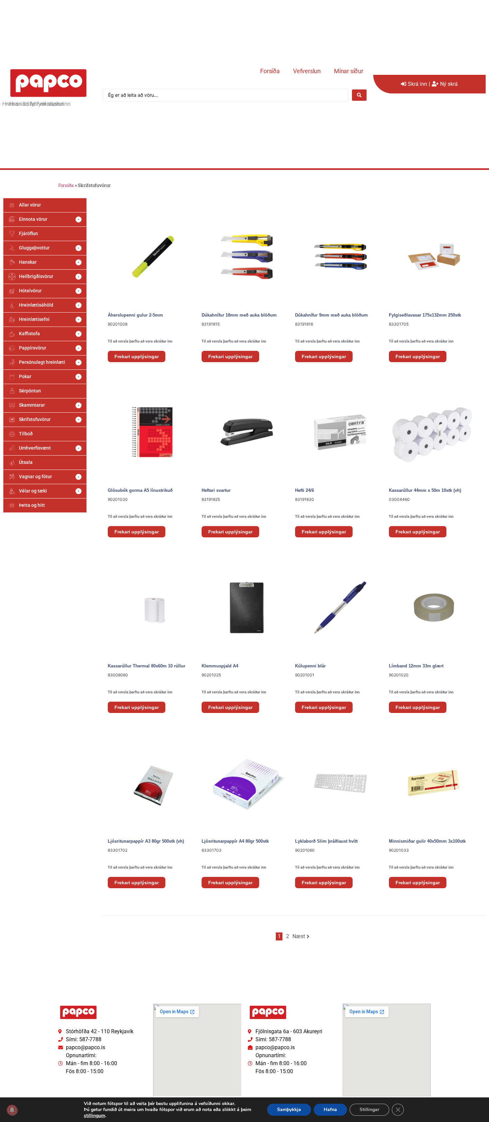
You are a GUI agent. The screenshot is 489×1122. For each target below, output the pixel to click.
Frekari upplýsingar (136, 356)
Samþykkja (289, 1109)
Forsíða (270, 71)
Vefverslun (307, 71)
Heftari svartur (216, 490)
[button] (44, 219)
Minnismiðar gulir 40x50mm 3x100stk (427, 841)
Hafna (330, 1109)
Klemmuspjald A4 (220, 665)
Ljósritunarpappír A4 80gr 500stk (235, 841)
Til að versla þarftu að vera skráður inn (140, 341)
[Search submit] (359, 95)
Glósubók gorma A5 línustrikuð (140, 490)
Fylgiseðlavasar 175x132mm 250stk (425, 315)
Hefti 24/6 (304, 490)
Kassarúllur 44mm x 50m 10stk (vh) (425, 490)
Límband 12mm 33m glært (416, 665)
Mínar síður (348, 71)
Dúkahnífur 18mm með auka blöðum (239, 315)
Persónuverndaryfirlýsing (78, 1084)
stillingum (94, 1116)
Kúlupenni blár (310, 665)
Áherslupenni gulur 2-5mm (135, 315)
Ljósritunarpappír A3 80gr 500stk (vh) (146, 841)
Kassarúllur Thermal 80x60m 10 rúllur (146, 665)
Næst (298, 936)
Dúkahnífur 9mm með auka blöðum (331, 315)
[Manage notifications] (12, 1110)
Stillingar (369, 1109)
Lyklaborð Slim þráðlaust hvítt (326, 841)
